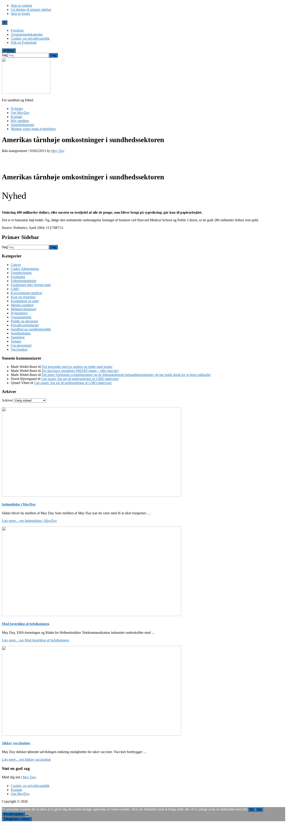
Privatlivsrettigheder (25, 325)
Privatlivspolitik (13, 814)
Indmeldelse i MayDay (19, 504)
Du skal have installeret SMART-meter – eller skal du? (80, 371)
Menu (10, 50)
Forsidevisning (21, 273)
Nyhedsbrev (19, 313)
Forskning (18, 277)
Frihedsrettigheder (23, 281)
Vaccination (19, 349)
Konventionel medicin (26, 293)
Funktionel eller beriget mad (30, 285)
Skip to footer (20, 13)
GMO (15, 289)
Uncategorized (21, 345)
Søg (4, 55)
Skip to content (21, 5)
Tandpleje (18, 337)
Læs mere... (29, 521)
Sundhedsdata (20, 333)
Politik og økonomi (24, 321)
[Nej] (27, 815)
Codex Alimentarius (25, 269)
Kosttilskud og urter (25, 301)
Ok (251, 809)
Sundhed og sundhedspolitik (31, 329)
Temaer (16, 341)
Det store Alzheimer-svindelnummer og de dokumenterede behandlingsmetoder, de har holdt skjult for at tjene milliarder (126, 375)
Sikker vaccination (16, 743)
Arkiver (7, 400)
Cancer (16, 265)
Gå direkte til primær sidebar (31, 9)
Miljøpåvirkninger (23, 309)
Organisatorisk (21, 317)
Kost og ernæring (23, 297)
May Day (29, 777)
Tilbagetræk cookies (17, 819)
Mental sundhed (22, 305)
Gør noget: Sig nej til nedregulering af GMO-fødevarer (80, 379)
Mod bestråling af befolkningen (25, 624)
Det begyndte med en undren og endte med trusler (77, 367)
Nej (259, 809)
